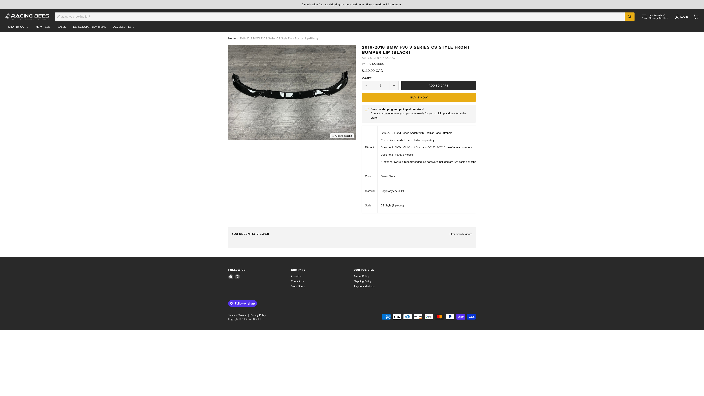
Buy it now (419, 97)
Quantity (366, 77)
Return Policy (361, 276)
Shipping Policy (362, 281)
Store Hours (298, 286)
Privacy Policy (258, 315)
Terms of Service (237, 315)
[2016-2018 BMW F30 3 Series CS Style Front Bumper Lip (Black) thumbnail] (237, 151)
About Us (296, 276)
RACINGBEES (375, 63)
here (387, 113)
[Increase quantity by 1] (394, 85)
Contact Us (297, 281)
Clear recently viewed (461, 234)
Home (232, 38)
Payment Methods (364, 286)
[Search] (630, 16)
